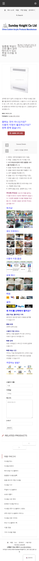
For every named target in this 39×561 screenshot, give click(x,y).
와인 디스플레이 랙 (10, 523)
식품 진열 (7, 527)
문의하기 (32, 10)
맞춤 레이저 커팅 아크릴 (12, 480)
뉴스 (16, 542)
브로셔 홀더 (8, 494)
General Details (21, 144)
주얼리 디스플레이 (10, 489)
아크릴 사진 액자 (10, 499)
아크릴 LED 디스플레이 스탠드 (14, 508)
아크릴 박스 (8, 461)
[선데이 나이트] (19, 31)
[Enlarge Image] (19, 65)
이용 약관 (28, 542)
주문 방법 (23, 10)
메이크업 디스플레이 (11, 471)
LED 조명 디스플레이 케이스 (14, 513)
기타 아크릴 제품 (10, 532)
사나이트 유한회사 (25, 547)
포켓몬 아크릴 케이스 (11, 504)
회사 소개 (10, 10)
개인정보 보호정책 (19, 545)
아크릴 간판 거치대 (14, 116)
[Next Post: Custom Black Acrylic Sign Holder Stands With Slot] (19, 448)
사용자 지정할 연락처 (21, 150)
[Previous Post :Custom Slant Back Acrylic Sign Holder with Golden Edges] (29, 444)
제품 (17, 10)
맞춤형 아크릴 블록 (10, 475)
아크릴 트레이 (9, 466)
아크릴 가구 (8, 485)
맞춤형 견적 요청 (17, 133)
